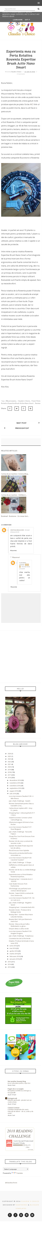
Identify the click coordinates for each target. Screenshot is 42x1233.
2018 (9, 772)
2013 (9, 967)
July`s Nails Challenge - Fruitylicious (21, 936)
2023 (9, 759)
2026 (9, 754)
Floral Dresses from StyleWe (19, 850)
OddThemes (22, 1205)
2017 (9, 775)
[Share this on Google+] (23, 408)
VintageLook (12, 1098)
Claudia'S (16, 1141)
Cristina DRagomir (17, 530)
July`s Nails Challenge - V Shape (20, 862)
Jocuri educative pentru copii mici (19, 1083)
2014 (9, 964)
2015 (9, 962)
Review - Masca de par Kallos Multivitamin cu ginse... (19, 925)
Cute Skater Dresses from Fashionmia (18, 885)
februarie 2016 (15, 956)
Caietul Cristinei (13, 1108)
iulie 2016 (13, 793)
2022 (9, 762)
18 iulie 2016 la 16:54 (24, 568)
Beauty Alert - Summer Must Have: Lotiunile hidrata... (21, 915)
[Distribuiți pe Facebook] (10, 408)
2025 (9, 756)
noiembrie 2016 (15, 783)
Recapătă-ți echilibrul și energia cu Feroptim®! (19, 1092)
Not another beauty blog (17, 1081)
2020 (9, 767)
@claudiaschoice (11, 1183)
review (37, 403)
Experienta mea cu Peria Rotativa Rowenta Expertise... (20, 875)
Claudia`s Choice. (30, 1201)
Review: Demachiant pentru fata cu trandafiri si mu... (21, 804)
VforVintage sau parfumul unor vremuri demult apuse (20, 889)
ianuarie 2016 (14, 959)
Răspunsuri (16, 557)
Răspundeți (13, 550)
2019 (9, 770)
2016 (9, 777)
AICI (31, 104)
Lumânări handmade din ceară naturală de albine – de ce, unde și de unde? (20, 1111)
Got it (27, 20)
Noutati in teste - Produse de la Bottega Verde (20, 911)
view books (30, 1149)
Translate (19, 1173)
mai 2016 (13, 948)
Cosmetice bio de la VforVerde (19, 938)
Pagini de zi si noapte (16, 1089)
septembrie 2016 (15, 788)
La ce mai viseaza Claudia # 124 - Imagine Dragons (20, 932)
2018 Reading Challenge (19, 1133)
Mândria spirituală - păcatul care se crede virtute (20, 1101)
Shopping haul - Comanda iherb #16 (21, 907)
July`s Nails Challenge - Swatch (19, 801)
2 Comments (21, 74)
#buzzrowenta (11, 401)
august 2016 (14, 791)
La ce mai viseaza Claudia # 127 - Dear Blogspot (20, 828)
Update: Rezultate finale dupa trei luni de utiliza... (21, 847)
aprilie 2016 (14, 951)
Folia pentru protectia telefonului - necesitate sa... (21, 854)
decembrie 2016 (15, 780)
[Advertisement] (21, 656)
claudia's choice (24, 401)
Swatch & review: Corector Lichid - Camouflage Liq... (21, 819)
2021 (9, 764)
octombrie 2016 (15, 786)
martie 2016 (14, 954)
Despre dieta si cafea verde (19, 929)
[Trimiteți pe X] (17, 408)
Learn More (18, 20)
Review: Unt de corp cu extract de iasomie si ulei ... (20, 842)
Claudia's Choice (22, 564)
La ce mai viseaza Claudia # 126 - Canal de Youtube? (20, 859)
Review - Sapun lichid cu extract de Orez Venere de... (21, 894)
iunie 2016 (13, 946)
